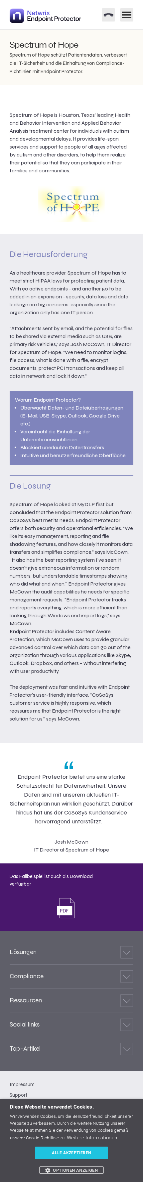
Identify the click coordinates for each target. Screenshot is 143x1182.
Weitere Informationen (92, 1138)
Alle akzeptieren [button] (71, 1153)
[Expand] (126, 952)
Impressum (22, 1084)
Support (18, 1095)
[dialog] (71, 1140)
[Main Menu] (126, 15)
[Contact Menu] (108, 15)
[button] (71, 1170)
